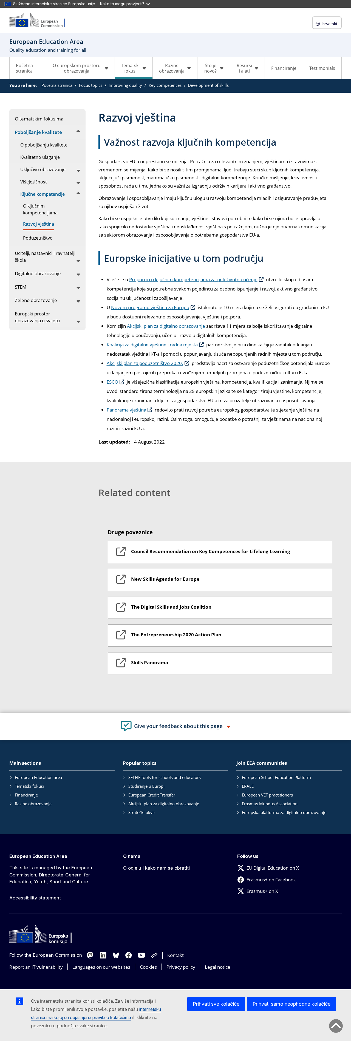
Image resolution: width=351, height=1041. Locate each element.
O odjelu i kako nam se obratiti (156, 868)
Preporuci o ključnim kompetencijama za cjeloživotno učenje (193, 279)
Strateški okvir (141, 812)
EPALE (248, 786)
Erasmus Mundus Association (270, 803)
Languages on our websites (101, 967)
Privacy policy (180, 967)
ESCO (112, 382)
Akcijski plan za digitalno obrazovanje (166, 326)
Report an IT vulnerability (36, 967)
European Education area (38, 777)
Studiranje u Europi (146, 786)
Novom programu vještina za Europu (150, 307)
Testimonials (322, 68)
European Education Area (38, 856)
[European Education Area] (40, 20)
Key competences (165, 85)
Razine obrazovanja (33, 803)
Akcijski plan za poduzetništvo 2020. (145, 363)
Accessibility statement (35, 898)
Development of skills (208, 85)
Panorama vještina (126, 410)
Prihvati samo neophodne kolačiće (291, 1004)
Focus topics (90, 85)
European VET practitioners (267, 795)
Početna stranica (24, 68)
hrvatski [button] (329, 23)
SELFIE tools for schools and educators (164, 777)
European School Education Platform (276, 777)
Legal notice (217, 967)
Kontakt (175, 955)
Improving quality (125, 85)
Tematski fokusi (29, 786)
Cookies (148, 967)
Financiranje (283, 68)
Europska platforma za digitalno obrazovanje (284, 812)
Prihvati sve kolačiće (216, 1004)
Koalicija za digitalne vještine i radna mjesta (152, 344)
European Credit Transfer (151, 795)
